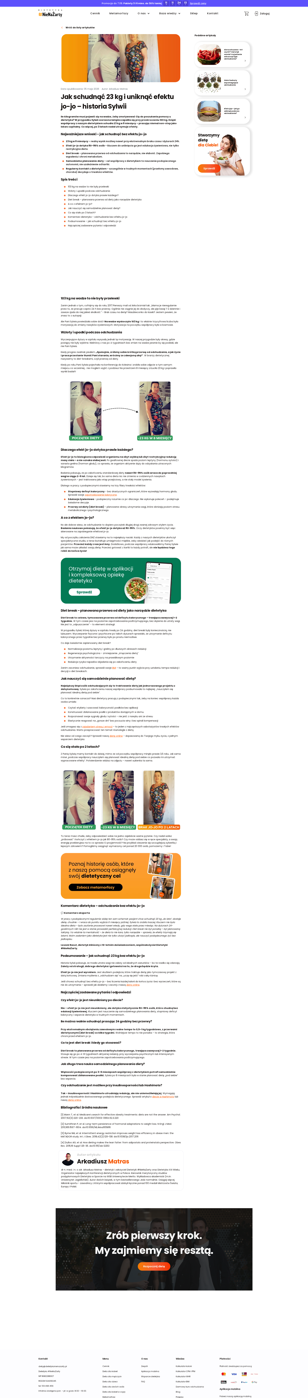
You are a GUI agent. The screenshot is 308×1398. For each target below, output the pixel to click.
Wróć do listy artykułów (80, 27)
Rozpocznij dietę (154, 1266)
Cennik (95, 13)
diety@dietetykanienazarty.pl (52, 1366)
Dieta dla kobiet (110, 1371)
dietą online (133, 984)
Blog (178, 1391)
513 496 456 (47, 1386)
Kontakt (212, 13)
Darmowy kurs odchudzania (190, 1386)
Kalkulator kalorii (184, 1366)
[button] (50, 13)
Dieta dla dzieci (110, 1381)
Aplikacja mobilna (150, 1371)
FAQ (143, 1381)
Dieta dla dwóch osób (113, 1386)
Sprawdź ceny (198, 3)
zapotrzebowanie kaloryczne (101, 494)
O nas (142, 13)
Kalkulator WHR (183, 1376)
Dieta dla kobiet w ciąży (114, 1391)
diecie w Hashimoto (163, 1096)
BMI (114, 667)
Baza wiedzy (168, 13)
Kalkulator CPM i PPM (185, 1371)
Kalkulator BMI (182, 1381)
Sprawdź (209, 168)
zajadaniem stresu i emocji (97, 726)
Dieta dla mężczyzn (112, 1376)
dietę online (116, 736)
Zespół (144, 1366)
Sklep (194, 13)
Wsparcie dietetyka (150, 1376)
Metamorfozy (118, 13)
